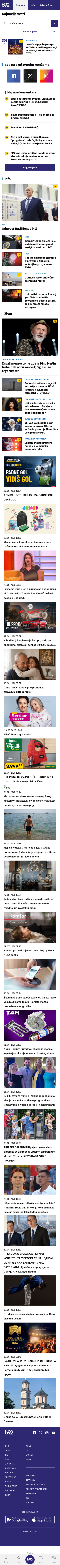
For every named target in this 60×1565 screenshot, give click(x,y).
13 (19, 400)
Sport (8, 1450)
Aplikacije (31, 1493)
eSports (9, 1481)
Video (28, 1446)
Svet (4, 224)
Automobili (10, 1490)
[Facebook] (34, 1432)
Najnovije (20, 5)
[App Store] (43, 1520)
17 (55, 321)
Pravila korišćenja (35, 1484)
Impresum (30, 1480)
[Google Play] (17, 1520)
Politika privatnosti (36, 1489)
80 (7, 137)
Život (8, 1459)
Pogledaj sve (30, 167)
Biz (6, 1455)
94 (7, 127)
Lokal (8, 1495)
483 (6, 99)
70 (7, 153)
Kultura (9, 1472)
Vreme (29, 1459)
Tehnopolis (11, 1486)
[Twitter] (40, 1432)
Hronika (28, 290)
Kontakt (30, 1502)
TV (27, 1450)
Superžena (10, 1477)
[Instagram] (46, 1432)
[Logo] (6, 5)
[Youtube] (53, 1432)
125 (6, 115)
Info (7, 1446)
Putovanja (31, 41)
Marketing (31, 1475)
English (29, 1455)
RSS (27, 1498)
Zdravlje (10, 1463)
